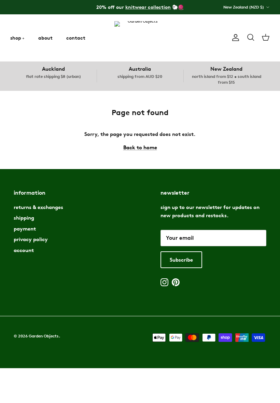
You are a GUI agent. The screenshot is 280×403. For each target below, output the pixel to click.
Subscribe (181, 259)
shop (15, 38)
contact (75, 38)
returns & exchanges (38, 207)
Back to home (140, 147)
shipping (24, 217)
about (45, 38)
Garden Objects (44, 335)
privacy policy (31, 239)
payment (25, 228)
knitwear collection (148, 7)
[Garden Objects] (140, 37)
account (24, 250)
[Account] (234, 37)
